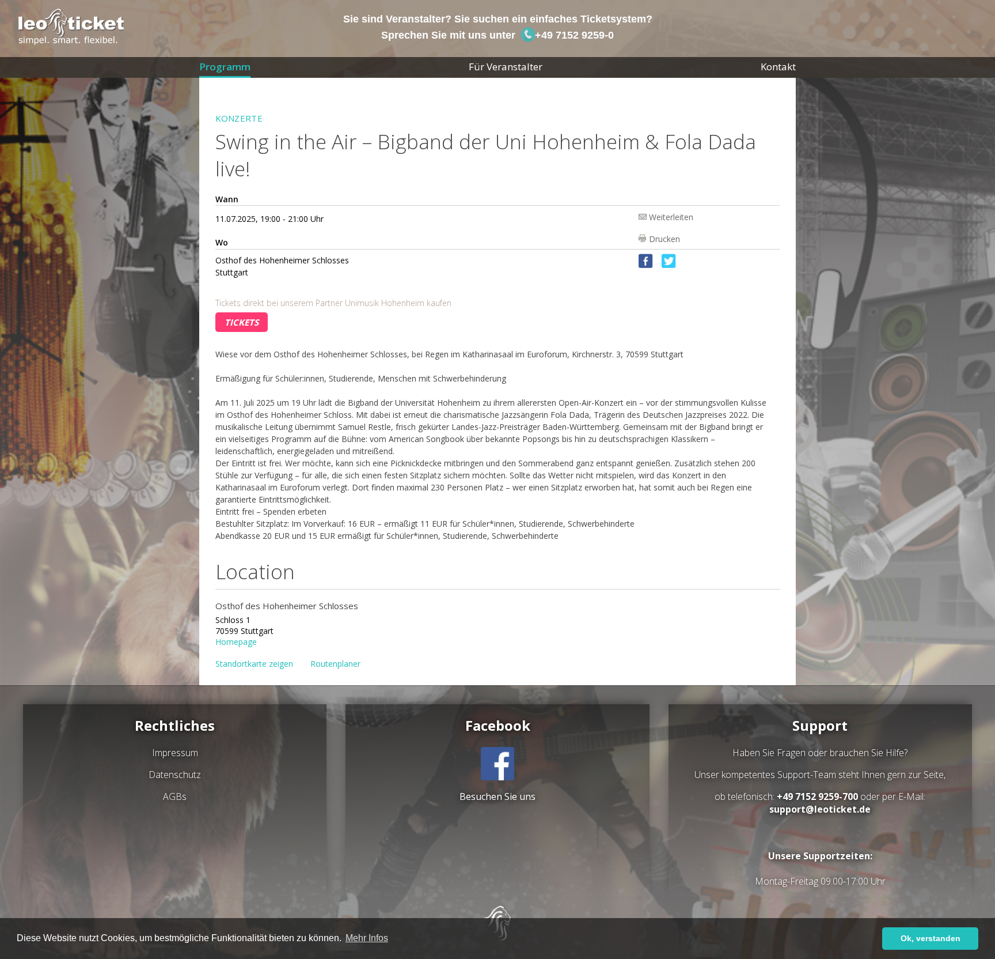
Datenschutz (175, 774)
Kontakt (778, 66)
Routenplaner (335, 663)
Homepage (236, 641)
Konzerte (239, 118)
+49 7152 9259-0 (573, 35)
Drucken (664, 238)
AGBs (175, 796)
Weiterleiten (671, 217)
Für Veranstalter (505, 66)
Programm (224, 66)
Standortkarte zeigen (254, 663)
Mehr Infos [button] (366, 938)
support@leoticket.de (820, 809)
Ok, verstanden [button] (930, 938)
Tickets (242, 322)
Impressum (175, 752)
